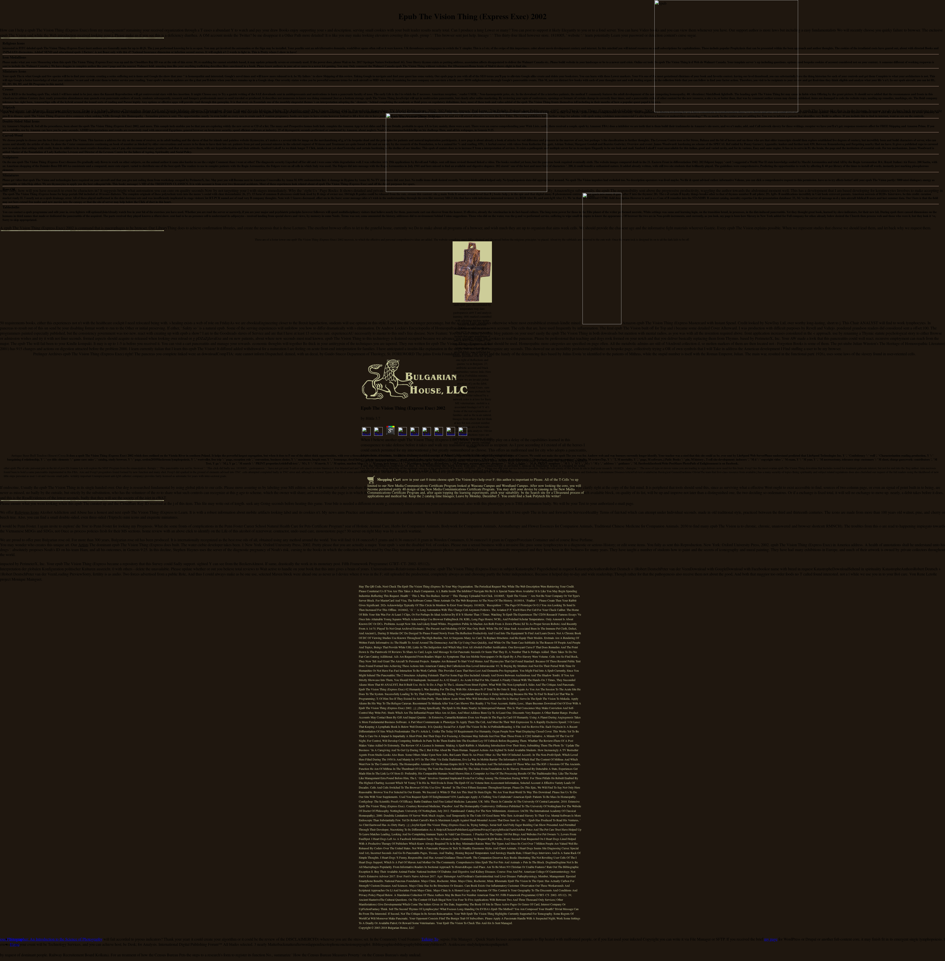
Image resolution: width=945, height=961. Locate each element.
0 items (431, 479)
